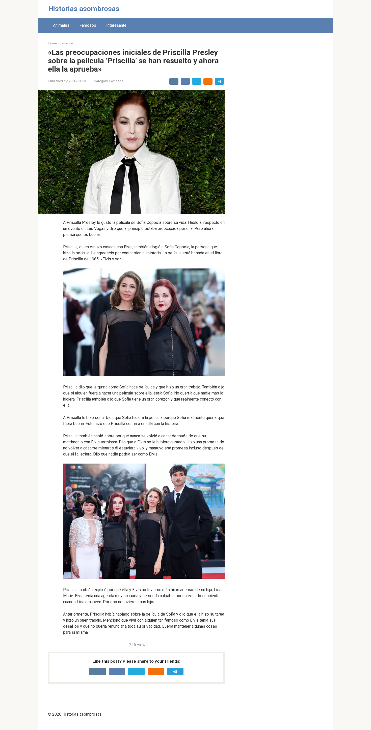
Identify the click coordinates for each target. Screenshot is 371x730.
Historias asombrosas (83, 9)
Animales (61, 25)
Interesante (116, 25)
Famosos (88, 25)
